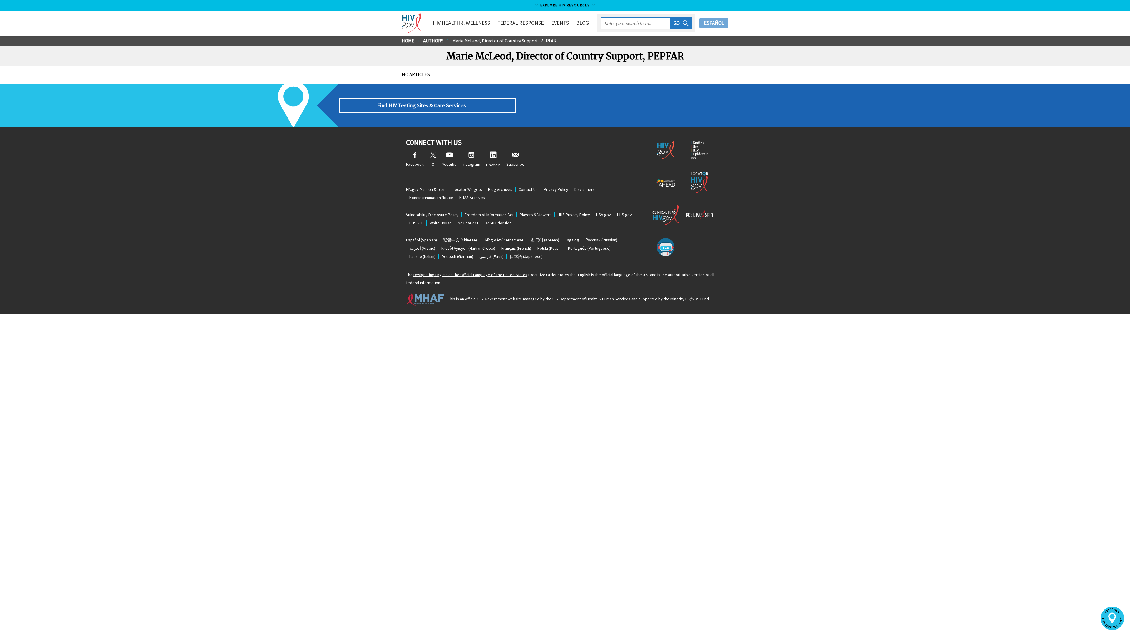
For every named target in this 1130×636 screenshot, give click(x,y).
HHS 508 (416, 223)
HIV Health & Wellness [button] (461, 22)
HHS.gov (624, 214)
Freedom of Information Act (489, 214)
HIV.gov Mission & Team (426, 189)
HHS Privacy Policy (574, 214)
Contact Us (528, 189)
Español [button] (714, 23)
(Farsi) (491, 256)
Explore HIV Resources (565, 5)
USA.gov (603, 214)
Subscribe (515, 164)
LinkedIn (493, 165)
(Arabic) (422, 248)
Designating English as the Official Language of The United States (470, 274)
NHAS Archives (472, 197)
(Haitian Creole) (468, 248)
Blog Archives (500, 189)
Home (408, 41)
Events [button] (560, 22)
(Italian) (422, 256)
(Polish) (549, 248)
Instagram (471, 164)
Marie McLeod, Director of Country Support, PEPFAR (504, 41)
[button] (681, 23)
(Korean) (545, 240)
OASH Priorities (497, 223)
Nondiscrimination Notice (431, 197)
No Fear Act (468, 223)
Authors (433, 41)
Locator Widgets (467, 189)
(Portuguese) (589, 248)
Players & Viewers (535, 214)
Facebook (415, 164)
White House (441, 223)
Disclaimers (584, 189)
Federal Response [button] (520, 22)
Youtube (449, 164)
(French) (516, 248)
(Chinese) (460, 240)
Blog (582, 22)
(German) (457, 256)
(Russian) (601, 240)
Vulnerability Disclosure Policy (432, 214)
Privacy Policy (556, 189)
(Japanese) (526, 256)
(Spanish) (421, 240)
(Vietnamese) (504, 240)
